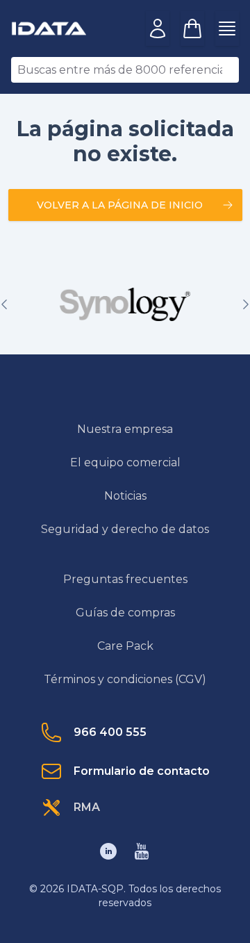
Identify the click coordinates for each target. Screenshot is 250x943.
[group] (125, 304)
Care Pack (125, 646)
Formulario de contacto (142, 771)
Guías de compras (125, 612)
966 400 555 (110, 732)
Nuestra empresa (125, 429)
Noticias (125, 495)
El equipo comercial (125, 462)
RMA (87, 807)
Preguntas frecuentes (125, 579)
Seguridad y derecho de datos (125, 529)
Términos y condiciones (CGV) (125, 679)
